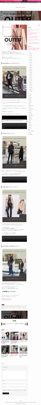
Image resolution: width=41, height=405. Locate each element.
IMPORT (31, 102)
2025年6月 (30, 77)
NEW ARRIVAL (31, 105)
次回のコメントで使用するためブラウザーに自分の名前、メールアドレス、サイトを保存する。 (14, 390)
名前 (3, 380)
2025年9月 (30, 72)
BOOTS (30, 97)
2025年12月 (30, 67)
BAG (30, 95)
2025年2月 (30, 84)
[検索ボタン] (38, 3)
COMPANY (6, 402)
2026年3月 (30, 62)
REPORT (31, 117)
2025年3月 (30, 82)
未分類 (30, 132)
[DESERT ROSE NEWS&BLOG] (20, 7)
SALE (30, 120)
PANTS (30, 112)
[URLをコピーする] (15, 320)
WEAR (30, 129)
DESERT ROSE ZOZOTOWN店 (32, 402)
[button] (13, 320)
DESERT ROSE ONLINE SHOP (16, 402)
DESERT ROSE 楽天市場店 (24, 402)
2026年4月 (30, 60)
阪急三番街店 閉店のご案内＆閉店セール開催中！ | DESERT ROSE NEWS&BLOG (34, 49)
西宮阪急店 (31, 134)
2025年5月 (30, 79)
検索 (38, 25)
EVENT (30, 100)
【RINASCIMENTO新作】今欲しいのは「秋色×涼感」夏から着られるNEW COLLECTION (34, 33)
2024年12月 (30, 87)
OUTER (3, 16)
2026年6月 (30, 57)
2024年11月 (30, 89)
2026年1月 (30, 65)
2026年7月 (30, 55)
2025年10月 (30, 70)
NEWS (30, 107)
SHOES (30, 122)
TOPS (30, 127)
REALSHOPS (31, 115)
